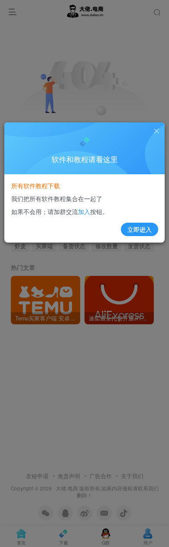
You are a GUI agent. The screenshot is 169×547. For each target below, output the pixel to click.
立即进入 (139, 229)
